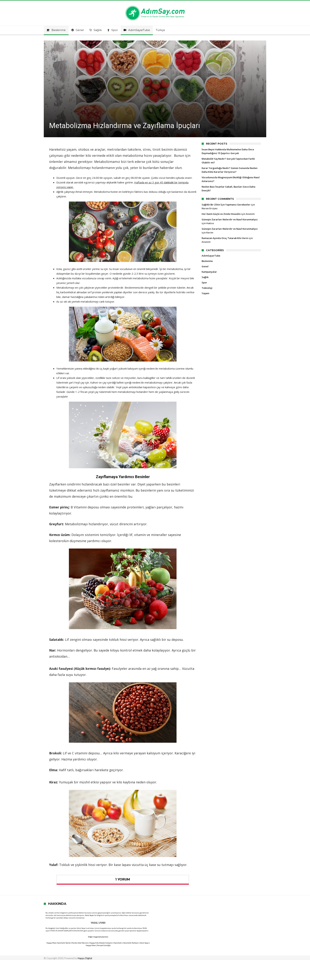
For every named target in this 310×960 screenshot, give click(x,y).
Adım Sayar (89, 915)
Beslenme (207, 261)
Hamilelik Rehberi (130, 943)
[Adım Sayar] (155, 5)
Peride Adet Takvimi (80, 943)
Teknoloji (207, 287)
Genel (205, 266)
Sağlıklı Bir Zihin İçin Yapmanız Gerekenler (226, 204)
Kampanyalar (209, 271)
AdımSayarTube (211, 255)
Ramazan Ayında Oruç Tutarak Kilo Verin (225, 238)
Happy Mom (91, 945)
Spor (204, 282)
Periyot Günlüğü (104, 945)
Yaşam (205, 293)
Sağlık (205, 277)
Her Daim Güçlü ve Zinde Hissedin (221, 214)
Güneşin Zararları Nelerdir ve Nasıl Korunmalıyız (230, 219)
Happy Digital (85, 958)
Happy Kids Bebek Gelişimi (101, 943)
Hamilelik (118, 943)
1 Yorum (122, 879)
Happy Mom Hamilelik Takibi (58, 943)
